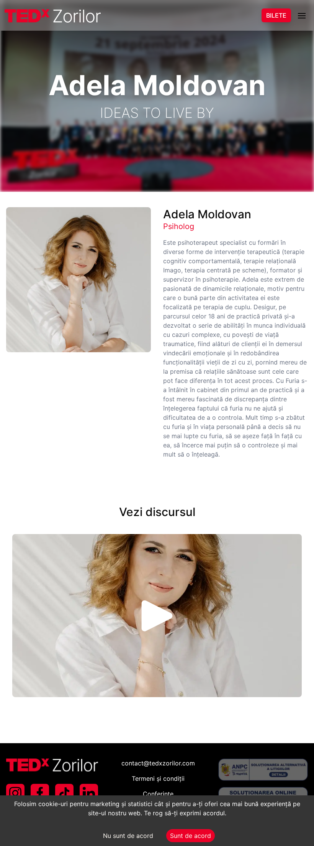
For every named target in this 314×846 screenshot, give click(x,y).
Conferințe (158, 794)
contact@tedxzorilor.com (158, 763)
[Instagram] (15, 793)
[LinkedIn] (89, 793)
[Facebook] (40, 793)
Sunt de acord (190, 835)
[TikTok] (64, 793)
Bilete (276, 15)
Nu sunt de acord (128, 835)
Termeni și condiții (158, 778)
